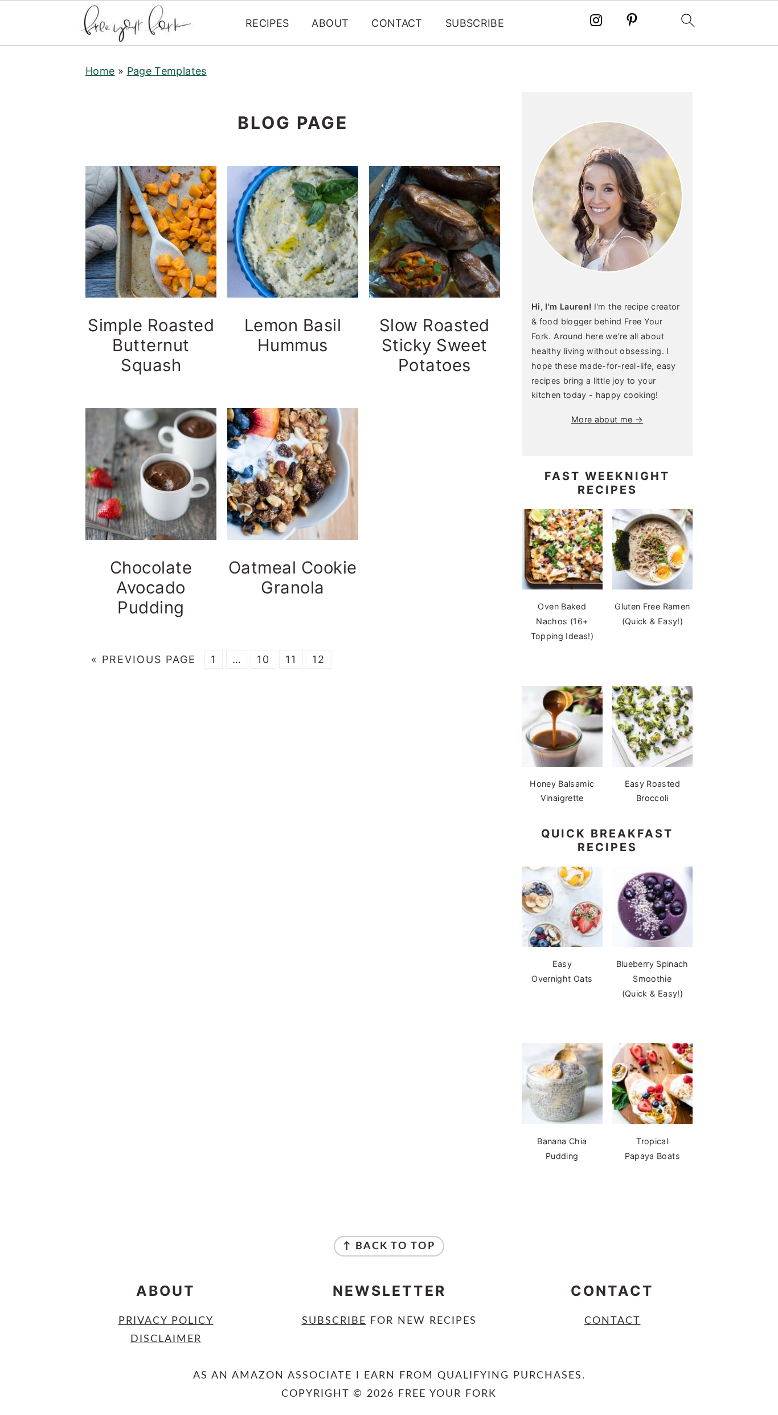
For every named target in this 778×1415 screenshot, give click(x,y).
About (330, 23)
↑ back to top (389, 1246)
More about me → (607, 419)
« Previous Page (143, 659)
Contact (397, 23)
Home (99, 71)
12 (318, 659)
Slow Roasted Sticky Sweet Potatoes (434, 345)
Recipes (267, 23)
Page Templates (167, 71)
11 (291, 659)
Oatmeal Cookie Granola (292, 577)
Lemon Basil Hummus (293, 335)
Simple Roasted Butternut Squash (151, 345)
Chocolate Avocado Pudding (151, 587)
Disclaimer (166, 1339)
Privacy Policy (166, 1321)
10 (263, 659)
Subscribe (474, 23)
